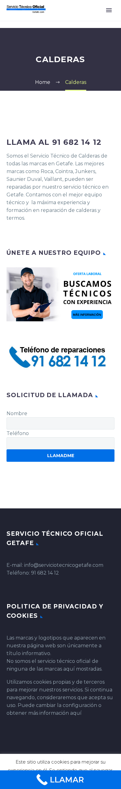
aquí (76, 713)
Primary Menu (108, 10)
